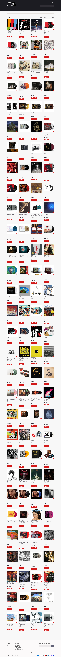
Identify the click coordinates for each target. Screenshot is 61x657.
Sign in (42, 2)
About (12, 9)
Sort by (41, 17)
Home (7, 12)
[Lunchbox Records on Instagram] (31, 652)
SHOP (8, 9)
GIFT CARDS (26, 9)
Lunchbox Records (14, 655)
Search (8, 645)
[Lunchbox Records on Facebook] (30, 652)
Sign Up (53, 645)
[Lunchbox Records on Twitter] (28, 652)
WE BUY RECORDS (19, 9)
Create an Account (47, 2)
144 (33, 634)
